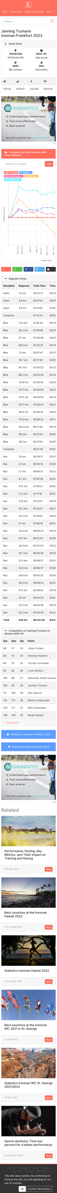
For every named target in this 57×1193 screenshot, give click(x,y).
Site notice (41, 1171)
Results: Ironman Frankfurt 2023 (29, 746)
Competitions (15, 11)
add (49, 163)
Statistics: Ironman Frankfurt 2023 (29, 734)
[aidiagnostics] (28, 118)
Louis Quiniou (35, 670)
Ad (54, 143)
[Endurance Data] (28, 4)
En (9, 1168)
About (50, 11)
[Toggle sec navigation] (52, 21)
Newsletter (24, 1168)
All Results (13, 722)
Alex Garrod (34, 692)
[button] (6, 269)
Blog (4, 11)
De (14, 1168)
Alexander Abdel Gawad (41, 677)
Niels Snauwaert (37, 707)
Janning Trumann (37, 685)
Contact (29, 1171)
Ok (22, 1188)
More (48, 981)
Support (45, 1168)
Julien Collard (35, 648)
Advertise (17, 1171)
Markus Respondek (39, 700)
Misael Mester (36, 715)
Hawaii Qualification (34, 11)
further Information (39, 1188)
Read (48, 869)
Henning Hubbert (37, 655)
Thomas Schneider (38, 663)
